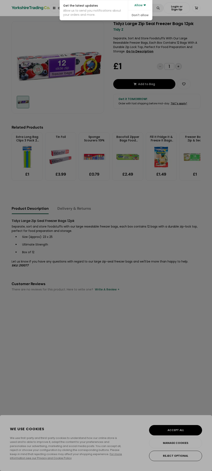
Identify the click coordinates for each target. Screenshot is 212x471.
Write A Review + (107, 289)
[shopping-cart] (196, 8)
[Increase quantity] (178, 66)
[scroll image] (23, 102)
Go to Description (139, 51)
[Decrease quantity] (160, 66)
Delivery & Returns (74, 208)
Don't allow (140, 15)
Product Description (30, 208)
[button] (94, 10)
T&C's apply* (179, 103)
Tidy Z (118, 29)
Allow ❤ (140, 5)
